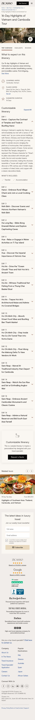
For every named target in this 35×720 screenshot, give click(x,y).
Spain (20, 667)
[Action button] (31, 3)
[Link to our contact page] (27, 686)
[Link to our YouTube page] (17, 686)
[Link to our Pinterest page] (22, 686)
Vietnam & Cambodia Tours (8, 9)
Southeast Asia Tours (18, 8)
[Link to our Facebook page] (3, 686)
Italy (19, 655)
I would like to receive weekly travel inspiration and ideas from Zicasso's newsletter (18, 541)
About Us (5, 652)
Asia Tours (9, 8)
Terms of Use (14, 708)
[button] (17, 150)
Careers (4, 671)
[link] (17, 490)
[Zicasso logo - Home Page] (7, 3)
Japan (20, 671)
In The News (6, 657)
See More (5, 73)
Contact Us (6, 676)
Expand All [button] (28, 110)
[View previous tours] (27, 471)
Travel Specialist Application (7, 666)
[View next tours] (31, 471)
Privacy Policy (6, 708)
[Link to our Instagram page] (8, 686)
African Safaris (23, 676)
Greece (20, 659)
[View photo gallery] (30, 39)
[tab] (7, 47)
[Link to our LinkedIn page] (13, 686)
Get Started (22, 3)
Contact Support (23, 708)
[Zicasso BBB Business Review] (17, 592)
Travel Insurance (7, 661)
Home (3, 8)
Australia (21, 663)
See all (8, 94)
